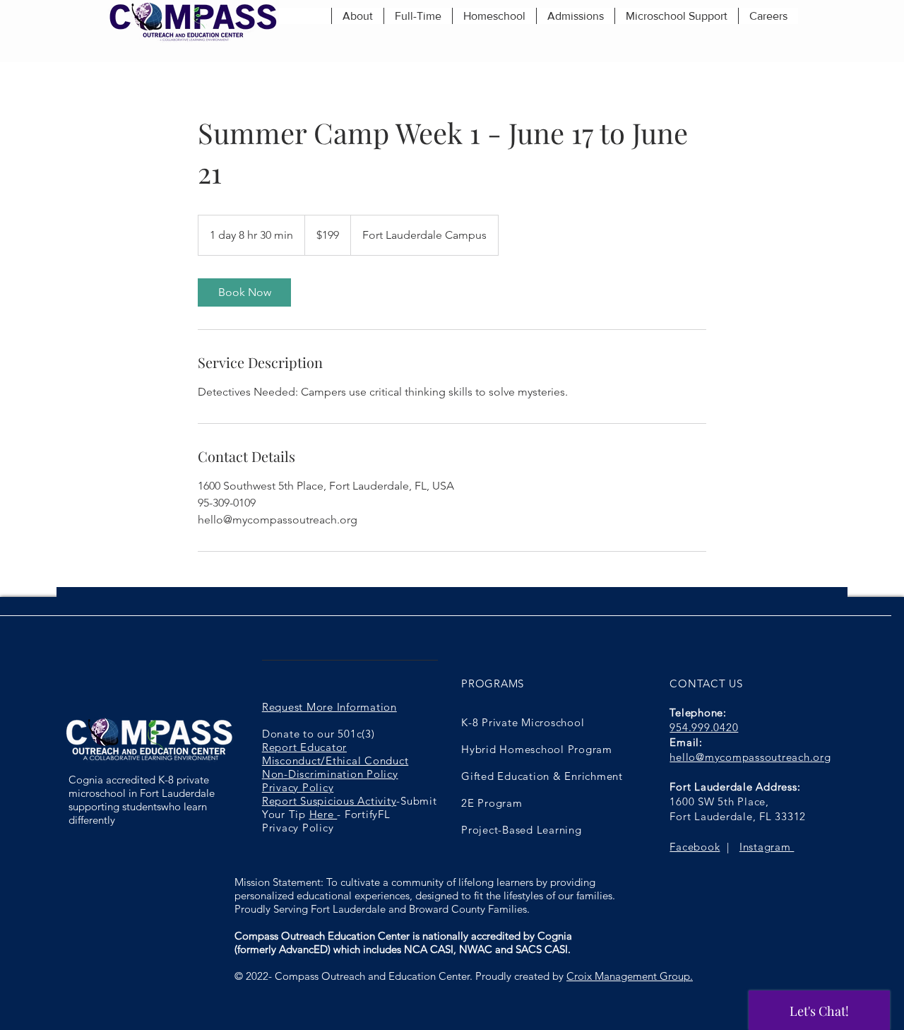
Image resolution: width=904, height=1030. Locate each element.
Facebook (695, 846)
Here (323, 814)
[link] (244, 292)
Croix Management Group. (629, 976)
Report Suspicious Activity (329, 800)
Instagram (767, 846)
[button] (357, 16)
